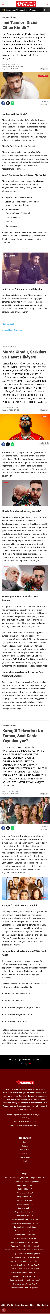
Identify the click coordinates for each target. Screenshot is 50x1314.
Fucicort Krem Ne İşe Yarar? (25, 1238)
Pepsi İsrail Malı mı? (25, 1185)
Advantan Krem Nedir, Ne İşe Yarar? (25, 1246)
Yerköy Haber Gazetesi (12, 330)
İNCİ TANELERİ (8, 324)
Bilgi (25, 1161)
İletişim (25, 1146)
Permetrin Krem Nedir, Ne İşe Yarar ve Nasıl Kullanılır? (25, 1250)
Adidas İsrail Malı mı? (25, 1200)
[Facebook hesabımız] (22, 1063)
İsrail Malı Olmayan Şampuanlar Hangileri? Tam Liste (25, 1178)
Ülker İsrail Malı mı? (25, 1193)
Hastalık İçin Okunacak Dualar (25, 1227)
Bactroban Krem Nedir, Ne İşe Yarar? (25, 1288)
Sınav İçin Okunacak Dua (25, 1235)
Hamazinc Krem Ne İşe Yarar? (25, 1284)
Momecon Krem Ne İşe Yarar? (25, 1276)
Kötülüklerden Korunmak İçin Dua (25, 1223)
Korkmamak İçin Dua (25, 1216)
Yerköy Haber (25, 1157)
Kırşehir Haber (25, 1153)
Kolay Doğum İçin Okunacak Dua (25, 1219)
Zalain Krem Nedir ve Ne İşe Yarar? (25, 1265)
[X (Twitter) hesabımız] (26, 1063)
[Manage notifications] (4, 1310)
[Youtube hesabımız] (30, 1063)
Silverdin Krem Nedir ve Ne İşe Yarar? (25, 1261)
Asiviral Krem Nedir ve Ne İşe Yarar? (25, 1273)
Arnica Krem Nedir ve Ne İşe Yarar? (25, 1269)
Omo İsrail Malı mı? (25, 1208)
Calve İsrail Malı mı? (25, 1204)
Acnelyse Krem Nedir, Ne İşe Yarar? (25, 1242)
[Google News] (44, 104)
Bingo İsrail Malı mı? (25, 1197)
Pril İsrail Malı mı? (25, 1189)
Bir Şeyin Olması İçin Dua (25, 1231)
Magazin (43, 69)
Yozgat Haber (25, 1150)
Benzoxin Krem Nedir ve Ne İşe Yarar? (25, 1280)
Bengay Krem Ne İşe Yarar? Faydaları (25, 1254)
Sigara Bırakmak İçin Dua (25, 1212)
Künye (25, 1142)
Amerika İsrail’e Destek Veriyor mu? (25, 1181)
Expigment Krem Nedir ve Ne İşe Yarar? (25, 1257)
